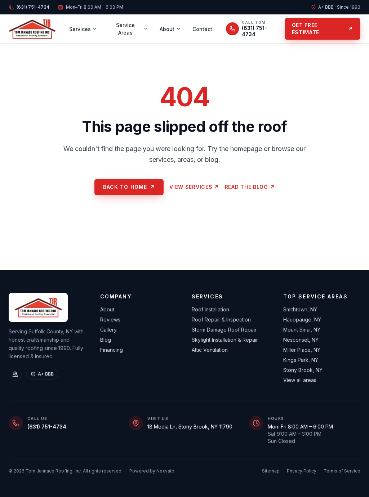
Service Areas (125, 29)
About (167, 29)
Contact (202, 29)
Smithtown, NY (300, 309)
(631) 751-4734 (46, 426)
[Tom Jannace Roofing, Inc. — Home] (32, 29)
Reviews (110, 319)
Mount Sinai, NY (301, 330)
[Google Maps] (15, 374)
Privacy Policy (301, 471)
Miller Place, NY (301, 350)
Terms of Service (342, 471)
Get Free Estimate (322, 28)
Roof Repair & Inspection (221, 319)
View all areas (299, 380)
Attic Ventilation (210, 350)
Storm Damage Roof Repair (224, 330)
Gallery (108, 330)
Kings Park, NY (300, 360)
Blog (105, 340)
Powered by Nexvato (151, 471)
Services (80, 29)
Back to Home (129, 187)
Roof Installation (210, 309)
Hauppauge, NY (302, 319)
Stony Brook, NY (303, 370)
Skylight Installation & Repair (225, 340)
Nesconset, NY (301, 340)
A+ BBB (46, 374)
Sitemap (271, 471)
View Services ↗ (194, 187)
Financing (111, 350)
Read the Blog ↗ (250, 187)
